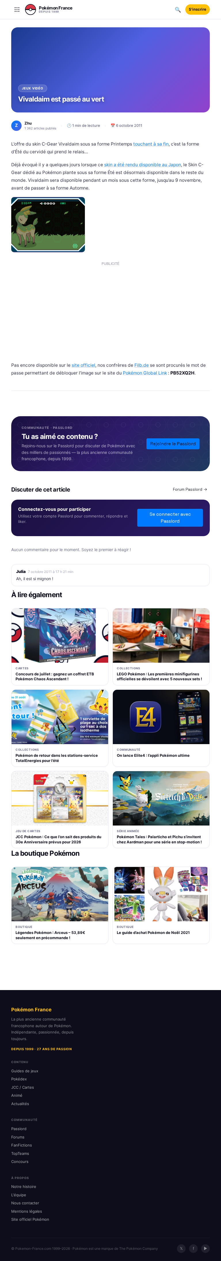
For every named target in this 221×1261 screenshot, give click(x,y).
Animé (16, 1095)
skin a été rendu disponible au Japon (142, 164)
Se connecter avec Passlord (170, 517)
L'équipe (18, 1195)
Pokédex (19, 1079)
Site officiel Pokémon (30, 1219)
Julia (21, 571)
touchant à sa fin (151, 144)
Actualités (20, 1103)
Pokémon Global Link (145, 373)
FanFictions (21, 1145)
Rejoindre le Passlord (173, 444)
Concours (19, 1161)
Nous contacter (25, 1203)
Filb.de (141, 365)
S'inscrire (197, 9)
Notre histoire (23, 1186)
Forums (17, 1137)
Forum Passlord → (190, 489)
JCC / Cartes (22, 1087)
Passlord (18, 1128)
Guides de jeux (24, 1071)
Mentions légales (26, 1211)
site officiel (83, 365)
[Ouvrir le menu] (17, 9)
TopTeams (20, 1153)
